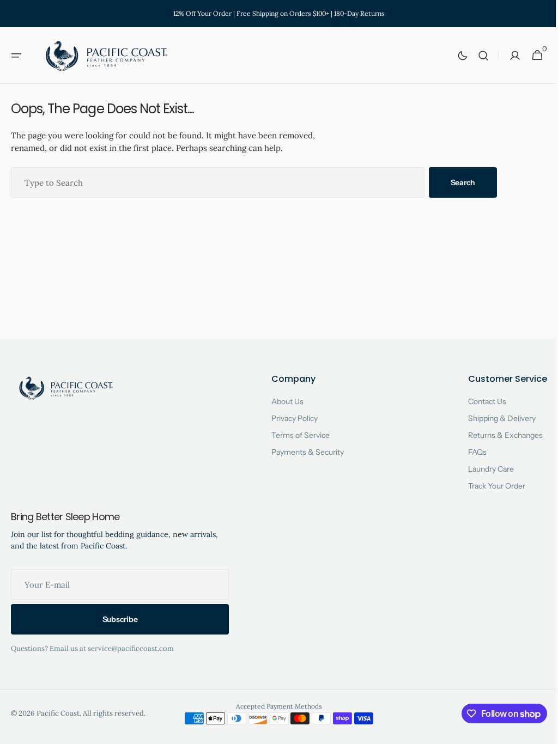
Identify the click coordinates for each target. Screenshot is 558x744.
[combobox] (217, 182)
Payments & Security (303, 452)
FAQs (469, 452)
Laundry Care (483, 469)
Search (463, 182)
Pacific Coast (58, 713)
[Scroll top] (536, 731)
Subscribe (119, 619)
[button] (16, 56)
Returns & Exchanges (497, 435)
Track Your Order (488, 486)
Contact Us (479, 401)
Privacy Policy (290, 418)
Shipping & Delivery (493, 418)
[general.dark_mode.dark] (454, 56)
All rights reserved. (114, 713)
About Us (283, 401)
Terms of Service (296, 435)
